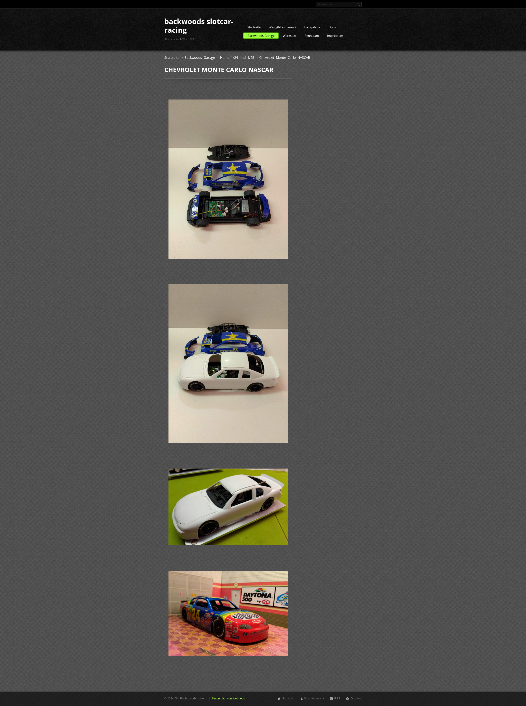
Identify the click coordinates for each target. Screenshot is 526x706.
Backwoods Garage (261, 36)
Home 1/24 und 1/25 (237, 57)
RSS (337, 698)
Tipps (332, 27)
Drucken (356, 698)
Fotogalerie (312, 27)
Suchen (358, 4)
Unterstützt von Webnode (228, 698)
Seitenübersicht (314, 698)
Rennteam (312, 36)
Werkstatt (289, 36)
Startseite (254, 27)
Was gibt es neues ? (282, 27)
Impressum (335, 36)
